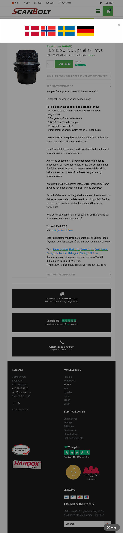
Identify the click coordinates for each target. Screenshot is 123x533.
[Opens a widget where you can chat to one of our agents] (112, 527)
